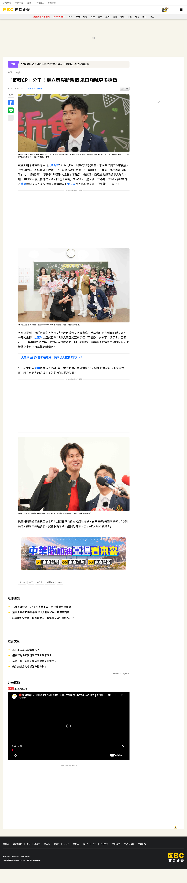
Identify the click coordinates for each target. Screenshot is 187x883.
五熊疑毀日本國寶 (41, 16)
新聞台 (6, 844)
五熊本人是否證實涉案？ (25, 649)
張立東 (71, 184)
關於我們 (6, 856)
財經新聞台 (18, 844)
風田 (37, 368)
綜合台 (47, 844)
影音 (85, 16)
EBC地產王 (39, 2)
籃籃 (23, 184)
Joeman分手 (59, 16)
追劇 (107, 16)
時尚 (137, 16)
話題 (115, 16)
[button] (126, 66)
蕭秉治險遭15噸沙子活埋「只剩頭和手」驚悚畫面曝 (40, 612)
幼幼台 (66, 844)
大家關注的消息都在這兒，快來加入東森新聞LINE (51, 357)
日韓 (93, 16)
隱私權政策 (25, 856)
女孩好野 (53, 165)
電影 (122, 16)
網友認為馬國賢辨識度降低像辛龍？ (32, 655)
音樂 (100, 16)
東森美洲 (52, 2)
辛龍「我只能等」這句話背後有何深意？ (34, 661)
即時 (70, 16)
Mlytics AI (126, 673)
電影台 (76, 844)
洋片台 (86, 844)
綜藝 (130, 16)
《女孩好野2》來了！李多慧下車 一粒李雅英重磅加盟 (41, 606)
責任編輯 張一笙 (34, 88)
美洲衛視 (116, 844)
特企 (152, 16)
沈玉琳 (38, 337)
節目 (144, 16)
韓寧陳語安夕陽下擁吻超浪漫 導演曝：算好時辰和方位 (43, 617)
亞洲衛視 (104, 844)
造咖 (29, 2)
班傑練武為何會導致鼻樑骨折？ (29, 666)
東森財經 (19, 2)
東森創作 (142, 844)
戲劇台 (57, 844)
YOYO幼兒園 (129, 844)
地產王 (37, 844)
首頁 (10, 72)
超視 (95, 844)
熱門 (78, 16)
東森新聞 (7, 2)
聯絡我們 (15, 856)
